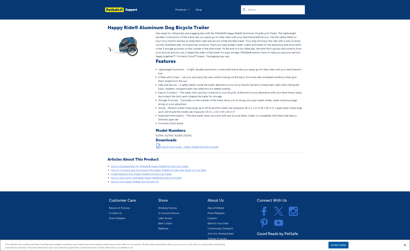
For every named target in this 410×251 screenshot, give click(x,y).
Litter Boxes (165, 218)
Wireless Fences (167, 207)
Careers (212, 218)
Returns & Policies (119, 207)
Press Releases (216, 213)
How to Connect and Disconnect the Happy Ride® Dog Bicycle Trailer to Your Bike (158, 170)
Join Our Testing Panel (220, 233)
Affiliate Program (217, 238)
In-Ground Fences (168, 213)
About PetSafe (216, 207)
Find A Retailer (117, 218)
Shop (199, 9)
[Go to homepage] (121, 10)
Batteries (163, 228)
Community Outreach (220, 228)
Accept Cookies (338, 245)
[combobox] (273, 9)
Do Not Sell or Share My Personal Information (303, 245)
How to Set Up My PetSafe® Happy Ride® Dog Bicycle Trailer (146, 177)
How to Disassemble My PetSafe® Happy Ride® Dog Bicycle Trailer (150, 166)
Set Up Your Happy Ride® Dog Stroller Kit (135, 181)
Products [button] (180, 9)
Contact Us (115, 213)
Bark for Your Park (218, 223)
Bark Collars (165, 223)
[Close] (404, 245)
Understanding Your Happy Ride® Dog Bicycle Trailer (141, 174)
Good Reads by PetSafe (277, 233)
